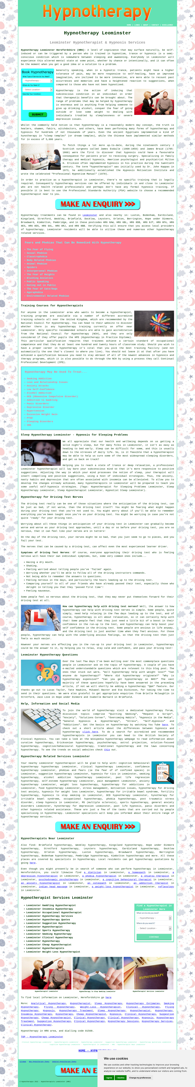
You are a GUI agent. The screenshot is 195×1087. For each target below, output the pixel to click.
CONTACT (155, 25)
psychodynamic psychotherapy (58, 879)
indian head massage (53, 886)
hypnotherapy (35, 229)
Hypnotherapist (80, 1003)
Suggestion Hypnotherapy (54, 1021)
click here (90, 732)
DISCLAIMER (167, 25)
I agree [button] (109, 1078)
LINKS (137, 25)
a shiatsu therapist (155, 876)
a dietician (92, 872)
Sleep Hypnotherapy (108, 1003)
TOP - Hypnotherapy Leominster (42, 1037)
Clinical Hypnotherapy (143, 1007)
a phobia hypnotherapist (99, 876)
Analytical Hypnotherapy (48, 1003)
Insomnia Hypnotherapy (36, 1014)
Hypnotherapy (164, 1010)
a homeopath (137, 872)
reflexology (166, 886)
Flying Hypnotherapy (59, 1007)
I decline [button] (120, 1078)
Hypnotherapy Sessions (123, 1021)
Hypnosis (49, 1010)
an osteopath (96, 883)
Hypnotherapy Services (157, 1021)
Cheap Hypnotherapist (91, 1014)
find (32, 845)
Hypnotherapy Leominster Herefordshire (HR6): (53, 50)
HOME (129, 25)
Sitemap (23, 1062)
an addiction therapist (151, 883)
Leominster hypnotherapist (57, 763)
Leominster (90, 215)
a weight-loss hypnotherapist (112, 886)
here (165, 724)
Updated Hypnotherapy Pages (64, 1062)
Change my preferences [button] (140, 1078)
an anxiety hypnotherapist (40, 883)
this (107, 749)
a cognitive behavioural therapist (127, 879)
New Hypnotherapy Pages (39, 1062)
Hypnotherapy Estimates (143, 1003)
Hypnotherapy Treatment (76, 1010)
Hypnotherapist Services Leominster (57, 898)
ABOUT (145, 25)
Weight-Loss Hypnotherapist (100, 1007)
